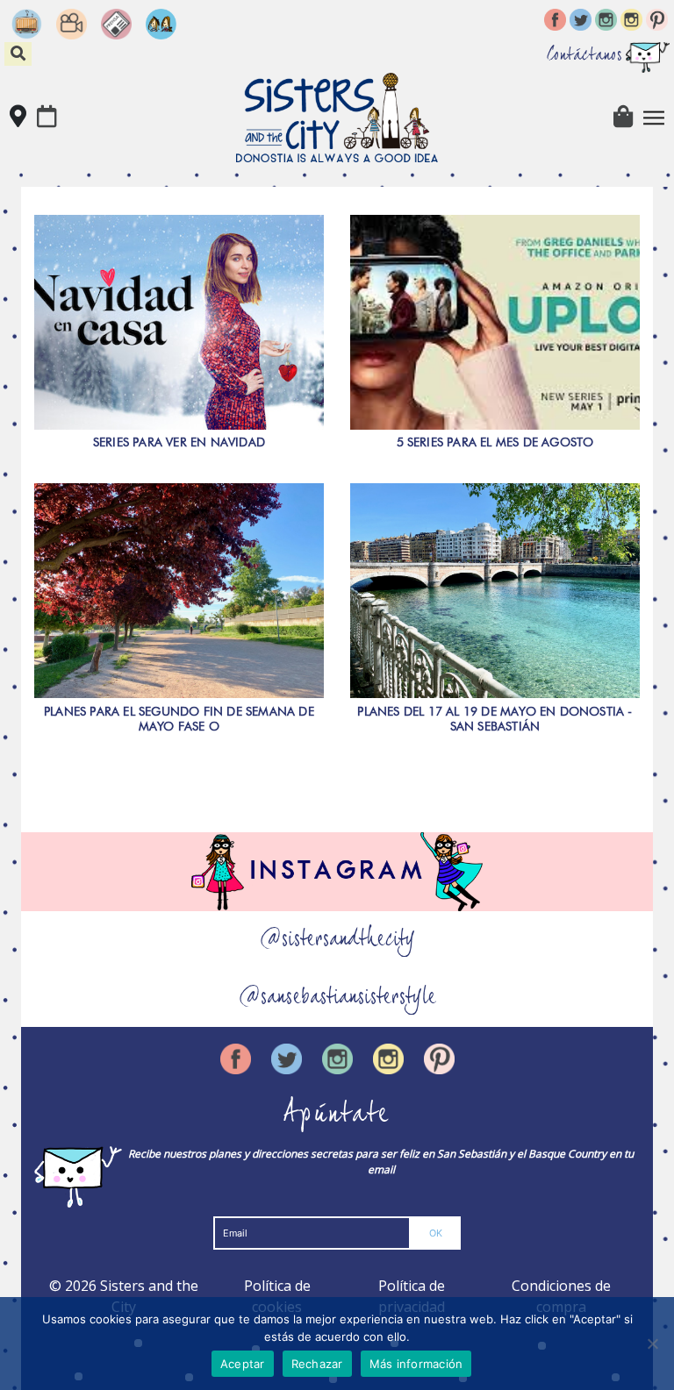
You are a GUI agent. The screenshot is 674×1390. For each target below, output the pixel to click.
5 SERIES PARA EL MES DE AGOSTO (495, 442)
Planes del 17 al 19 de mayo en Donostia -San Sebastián (494, 718)
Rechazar (317, 1364)
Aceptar (242, 1364)
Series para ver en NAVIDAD (179, 442)
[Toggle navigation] (653, 117)
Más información (416, 1364)
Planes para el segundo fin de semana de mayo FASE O (179, 718)
